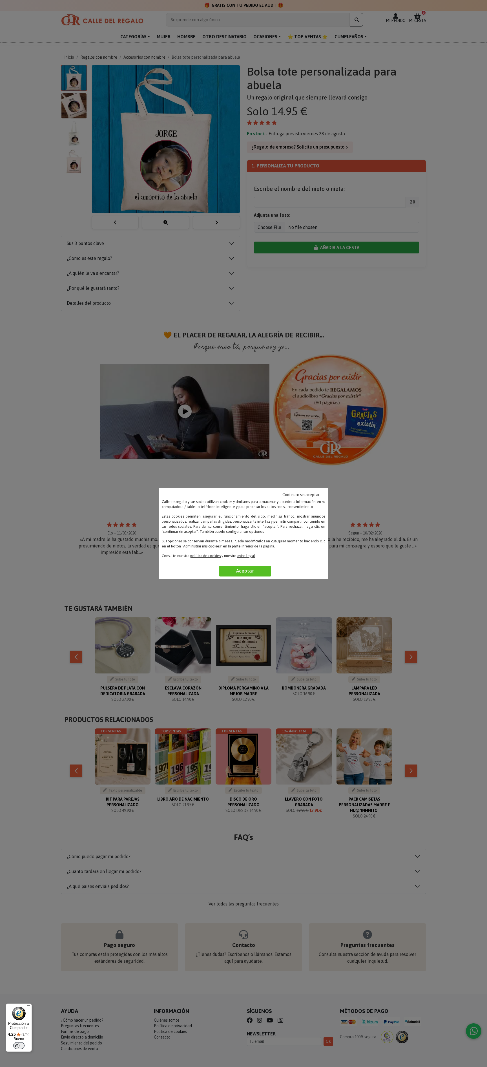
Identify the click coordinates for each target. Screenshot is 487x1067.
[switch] (19, 1045)
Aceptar (245, 571)
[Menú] (28, 1007)
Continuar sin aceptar (301, 494)
